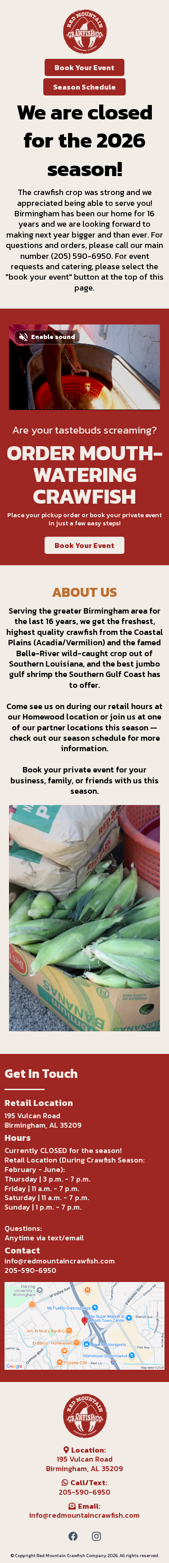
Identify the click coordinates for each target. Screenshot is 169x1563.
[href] (84, 1326)
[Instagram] (96, 1536)
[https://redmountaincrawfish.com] (84, 31)
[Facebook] (73, 1536)
